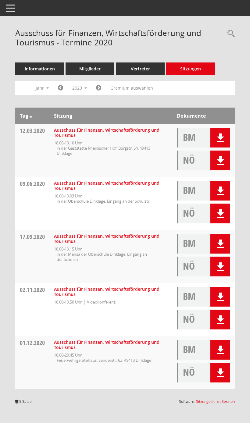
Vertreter (140, 69)
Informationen (40, 69)
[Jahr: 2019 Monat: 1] (60, 88)
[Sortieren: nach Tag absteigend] (31, 115)
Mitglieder (90, 69)
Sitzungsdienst (215, 401)
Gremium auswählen (131, 88)
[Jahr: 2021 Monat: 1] (98, 88)
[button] (220, 138)
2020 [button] (77, 88)
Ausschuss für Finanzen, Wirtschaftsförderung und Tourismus (106, 132)
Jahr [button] (40, 88)
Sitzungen (190, 69)
